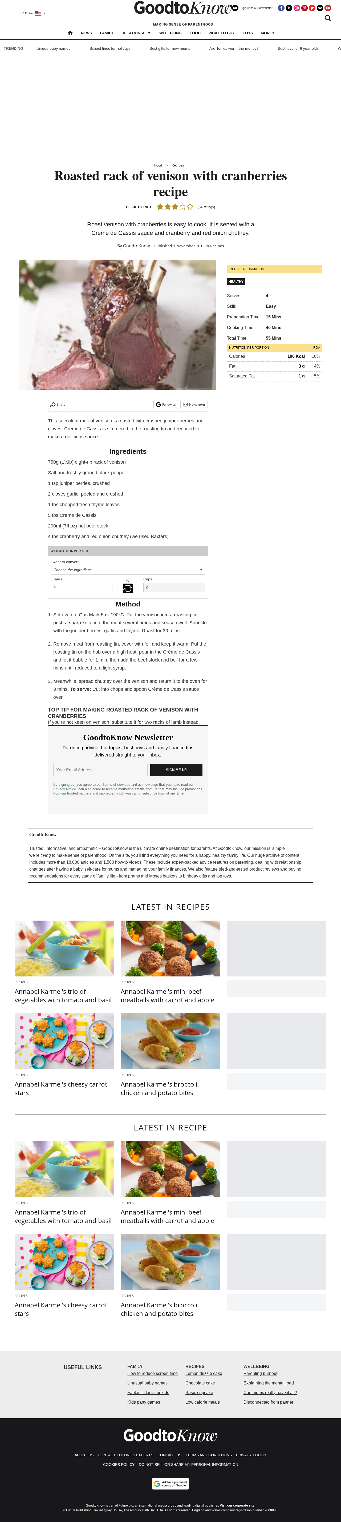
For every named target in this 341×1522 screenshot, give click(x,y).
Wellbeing (170, 33)
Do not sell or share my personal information (188, 1464)
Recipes (178, 165)
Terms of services (117, 785)
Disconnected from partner (268, 1402)
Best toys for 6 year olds (298, 48)
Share (61, 404)
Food (195, 33)
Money (267, 33)
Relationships (136, 33)
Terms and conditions (209, 1455)
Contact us (169, 1455)
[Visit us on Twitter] (289, 8)
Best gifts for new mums (170, 48)
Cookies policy (119, 1464)
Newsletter (197, 404)
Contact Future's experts (125, 1455)
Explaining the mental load (268, 1383)
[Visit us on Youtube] (327, 8)
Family (106, 33)
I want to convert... (66, 562)
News (86, 33)
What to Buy (222, 33)
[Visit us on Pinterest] (304, 8)
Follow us (169, 404)
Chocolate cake (200, 1383)
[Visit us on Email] (320, 8)
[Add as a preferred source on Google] (170, 1484)
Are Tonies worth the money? (234, 48)
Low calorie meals (202, 1402)
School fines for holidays (110, 48)
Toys (248, 33)
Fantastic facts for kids (148, 1392)
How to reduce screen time (152, 1373)
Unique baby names (53, 48)
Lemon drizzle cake (203, 1373)
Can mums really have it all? (270, 1392)
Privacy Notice (64, 789)
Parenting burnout (260, 1373)
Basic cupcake (199, 1392)
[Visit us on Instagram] (297, 8)
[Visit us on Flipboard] (312, 8)
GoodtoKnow (136, 246)
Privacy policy (251, 1455)
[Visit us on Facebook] (281, 8)
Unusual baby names (147, 1383)
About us (84, 1455)
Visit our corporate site (237, 1505)
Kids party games (143, 1402)
